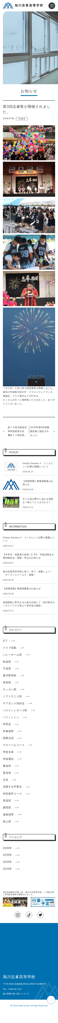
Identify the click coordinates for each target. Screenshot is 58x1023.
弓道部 (7, 668)
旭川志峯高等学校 (19, 977)
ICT (5, 640)
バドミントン (11, 717)
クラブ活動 (9, 647)
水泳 (5, 779)
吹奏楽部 (8, 731)
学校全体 (22, 119)
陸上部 (7, 821)
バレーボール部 (12, 654)
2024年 (7, 861)
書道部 (7, 766)
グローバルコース (13, 745)
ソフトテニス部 (12, 696)
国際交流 (8, 738)
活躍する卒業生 (12, 786)
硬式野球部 (9, 675)
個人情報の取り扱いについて (16, 993)
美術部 (7, 682)
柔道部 (7, 773)
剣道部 (7, 661)
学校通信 (8, 759)
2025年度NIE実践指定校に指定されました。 (39, 431)
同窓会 (7, 724)
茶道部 (7, 800)
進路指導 (8, 814)
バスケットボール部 (15, 710)
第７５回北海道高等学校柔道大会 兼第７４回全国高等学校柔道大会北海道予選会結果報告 (17, 431)
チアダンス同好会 (13, 703)
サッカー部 (9, 689)
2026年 (7, 848)
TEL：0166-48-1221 (12, 989)
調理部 (7, 807)
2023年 (7, 868)
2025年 (7, 854)
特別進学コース (12, 793)
